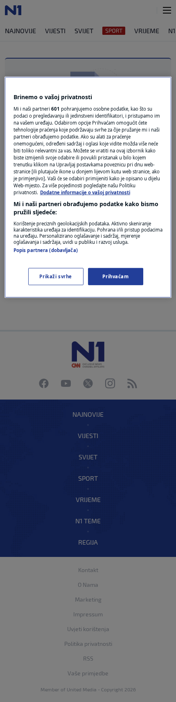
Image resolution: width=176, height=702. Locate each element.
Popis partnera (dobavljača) (46, 250)
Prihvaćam (115, 276)
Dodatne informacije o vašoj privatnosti (85, 192)
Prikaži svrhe (55, 276)
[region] (88, 187)
